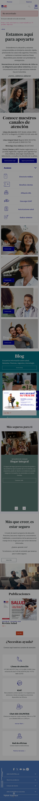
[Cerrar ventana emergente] (34, 392)
